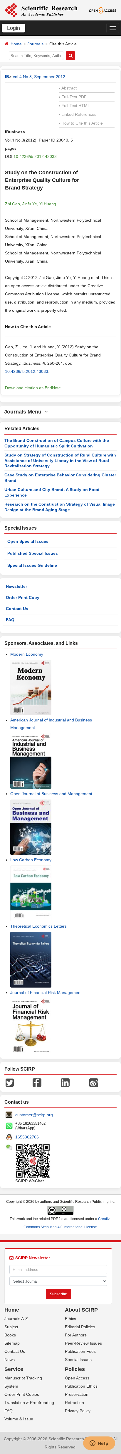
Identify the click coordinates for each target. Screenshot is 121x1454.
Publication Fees (80, 1351)
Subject (11, 1326)
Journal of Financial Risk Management (46, 992)
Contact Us (17, 608)
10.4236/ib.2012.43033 (35, 156)
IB (7, 76)
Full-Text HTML (74, 105)
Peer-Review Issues (83, 1343)
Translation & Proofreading (29, 1402)
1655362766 (27, 1137)
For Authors (76, 1335)
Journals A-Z (16, 1318)
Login (13, 28)
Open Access (77, 1378)
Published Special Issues (32, 553)
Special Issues (78, 1359)
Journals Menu (24, 412)
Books (10, 1335)
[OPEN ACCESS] (103, 10)
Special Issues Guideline (32, 565)
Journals (35, 44)
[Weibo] (93, 1082)
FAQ (10, 619)
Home (16, 44)
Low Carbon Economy (30, 859)
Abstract (68, 88)
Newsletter (16, 586)
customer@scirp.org (34, 1114)
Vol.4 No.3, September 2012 (39, 76)
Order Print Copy (22, 597)
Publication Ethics (81, 1386)
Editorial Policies (80, 1326)
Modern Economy (26, 654)
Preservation (76, 1394)
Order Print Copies (21, 1394)
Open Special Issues (27, 541)
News (9, 1359)
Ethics (70, 1318)
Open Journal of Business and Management (51, 793)
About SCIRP (81, 1310)
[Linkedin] (65, 1082)
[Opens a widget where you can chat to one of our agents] (99, 1443)
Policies (75, 1369)
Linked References (77, 114)
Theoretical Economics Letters (38, 926)
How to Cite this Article (81, 123)
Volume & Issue (18, 1419)
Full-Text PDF (73, 96)
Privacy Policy (77, 1410)
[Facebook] (37, 1082)
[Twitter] (10, 1082)
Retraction (74, 1402)
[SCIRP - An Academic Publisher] (41, 10)
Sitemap (12, 1343)
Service (13, 1369)
